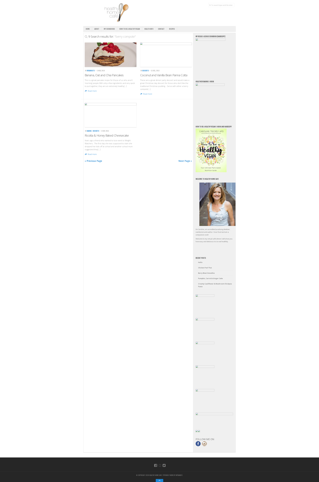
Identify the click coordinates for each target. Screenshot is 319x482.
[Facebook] (156, 465)
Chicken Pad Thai (205, 268)
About (96, 29)
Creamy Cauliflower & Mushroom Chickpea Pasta (215, 285)
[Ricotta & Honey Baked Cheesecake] (110, 115)
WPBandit (179, 475)
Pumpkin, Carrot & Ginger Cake (210, 278)
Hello (200, 262)
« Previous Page (93, 160)
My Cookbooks (109, 29)
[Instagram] (160, 465)
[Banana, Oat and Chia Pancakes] (110, 54)
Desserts (145, 71)
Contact (161, 29)
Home (88, 29)
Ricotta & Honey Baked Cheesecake (107, 135)
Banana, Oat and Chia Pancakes (104, 75)
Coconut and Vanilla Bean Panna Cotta (163, 75)
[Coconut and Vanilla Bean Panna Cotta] (166, 54)
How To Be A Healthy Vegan (129, 29)
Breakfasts (91, 71)
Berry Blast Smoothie (206, 273)
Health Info (148, 29)
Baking (89, 131)
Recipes (172, 29)
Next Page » (185, 160)
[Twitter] (164, 465)
